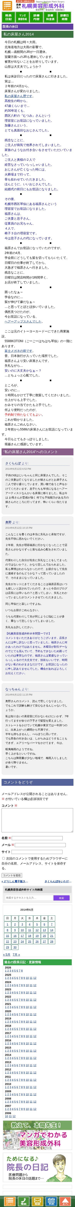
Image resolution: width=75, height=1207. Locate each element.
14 (51, 930)
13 (44, 930)
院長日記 (9, 17)
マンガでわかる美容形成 (22, 17)
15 (7, 935)
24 (22, 941)
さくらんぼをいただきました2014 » (59, 881)
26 (37, 941)
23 (15, 941)
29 (7, 947)
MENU (7, 5)
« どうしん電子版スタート (16, 881)
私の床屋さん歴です (18, 96)
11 (29, 930)
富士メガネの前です (18, 350)
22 (7, 941)
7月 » (16, 954)
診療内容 (36, 17)
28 (51, 941)
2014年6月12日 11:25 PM (18, 695)
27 (44, 941)
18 (29, 935)
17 (22, 935)
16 (15, 935)
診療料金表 (50, 17)
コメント (9, 805)
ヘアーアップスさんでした (23, 321)
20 (44, 935)
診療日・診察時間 (64, 17)
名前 (6, 838)
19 (37, 935)
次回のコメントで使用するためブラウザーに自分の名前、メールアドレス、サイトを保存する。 (35, 863)
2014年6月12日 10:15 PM (18, 528)
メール (8, 844)
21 (51, 935)
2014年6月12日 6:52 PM (18, 469)
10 (22, 930)
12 (37, 930)
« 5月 (6, 954)
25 (29, 941)
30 (15, 947)
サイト (6, 851)
